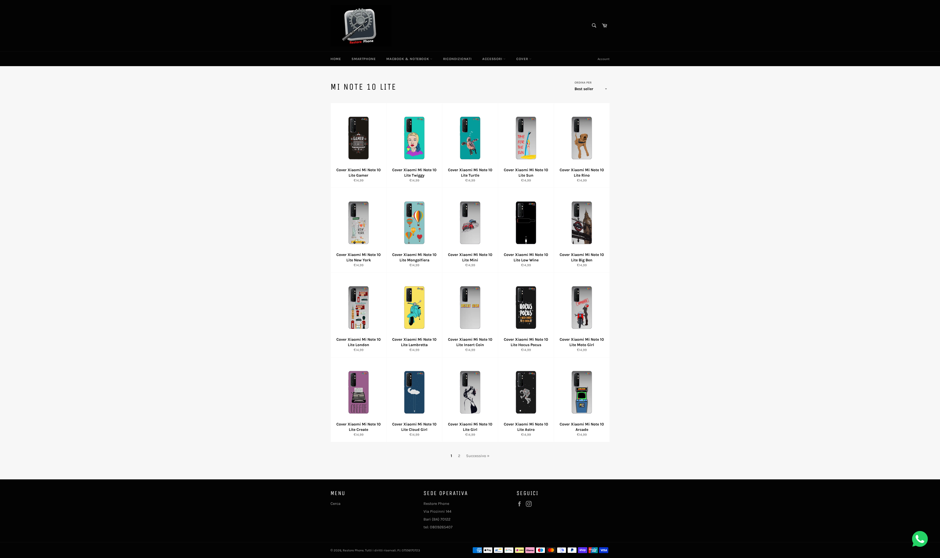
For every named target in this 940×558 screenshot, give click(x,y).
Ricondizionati (457, 59)
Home (335, 59)
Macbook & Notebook (408, 59)
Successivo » (477, 455)
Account (604, 59)
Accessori (492, 59)
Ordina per (583, 82)
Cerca (335, 503)
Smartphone (364, 59)
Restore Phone (353, 550)
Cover (522, 59)
